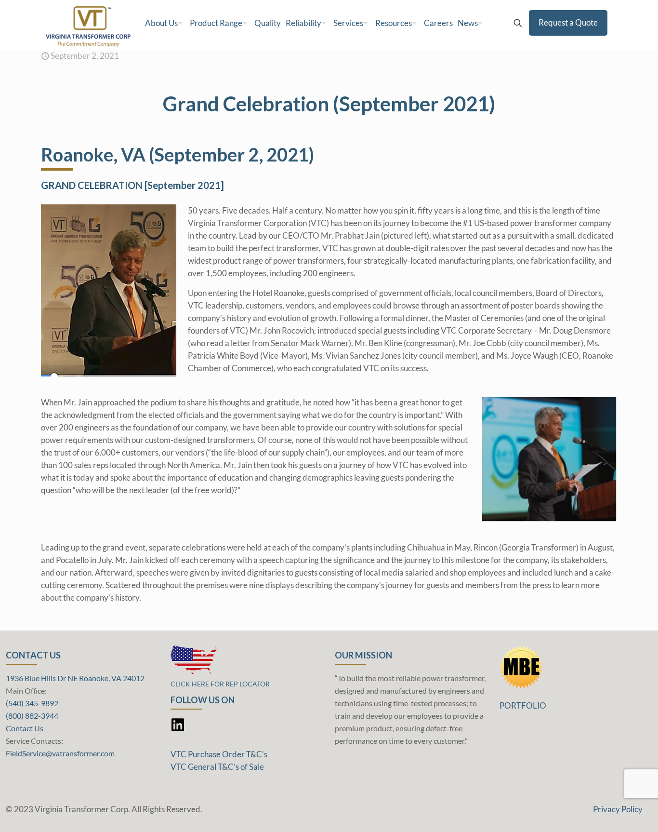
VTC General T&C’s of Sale (217, 767)
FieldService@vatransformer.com (60, 753)
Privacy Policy (618, 809)
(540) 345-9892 (32, 703)
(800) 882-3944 (32, 715)
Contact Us (24, 728)
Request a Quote (568, 22)
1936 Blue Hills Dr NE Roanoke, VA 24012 (75, 678)
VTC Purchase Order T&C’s (219, 754)
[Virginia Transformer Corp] (88, 23)
